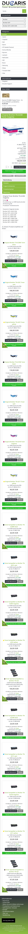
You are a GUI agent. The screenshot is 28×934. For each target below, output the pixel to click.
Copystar (4, 39)
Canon (4, 37)
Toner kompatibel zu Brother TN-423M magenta (15, 603)
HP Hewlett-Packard (8, 47)
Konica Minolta (6, 50)
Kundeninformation (8, 911)
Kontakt (5, 909)
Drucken (21, 176)
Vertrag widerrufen (8, 920)
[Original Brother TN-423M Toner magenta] (13, 130)
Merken (8, 176)
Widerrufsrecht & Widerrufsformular (13, 904)
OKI (3, 60)
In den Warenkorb (11, 261)
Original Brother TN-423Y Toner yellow (15, 323)
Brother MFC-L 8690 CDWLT (10, 220)
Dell (3, 42)
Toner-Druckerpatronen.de (16, 925)
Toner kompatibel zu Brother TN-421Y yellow (15, 832)
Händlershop (6, 915)
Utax (3, 73)
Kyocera (4, 52)
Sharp (4, 68)
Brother (4, 34)
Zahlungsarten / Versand (10, 908)
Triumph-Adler (6, 70)
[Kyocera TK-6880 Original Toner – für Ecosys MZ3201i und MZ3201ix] (6, 95)
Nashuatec (5, 57)
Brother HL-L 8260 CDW (9, 215)
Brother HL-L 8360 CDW (9, 217)
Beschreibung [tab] (7, 180)
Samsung (5, 65)
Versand (10, 107)
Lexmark (4, 55)
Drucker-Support (7, 84)
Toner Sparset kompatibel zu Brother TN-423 (15, 680)
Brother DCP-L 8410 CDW (10, 213)
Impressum (6, 900)
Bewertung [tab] (6, 192)
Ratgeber (5, 81)
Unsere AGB (6, 902)
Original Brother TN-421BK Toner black (14, 363)
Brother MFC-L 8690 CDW (10, 218)
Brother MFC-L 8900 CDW (10, 222)
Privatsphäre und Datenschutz (11, 906)
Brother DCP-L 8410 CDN (10, 211)
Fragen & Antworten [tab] (9, 186)
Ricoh (4, 63)
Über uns (5, 913)
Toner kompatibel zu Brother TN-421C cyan (15, 755)
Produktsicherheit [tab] (8, 189)
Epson (4, 44)
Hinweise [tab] (6, 183)
